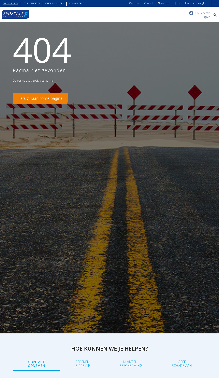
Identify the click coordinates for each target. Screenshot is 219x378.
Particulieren (10, 3)
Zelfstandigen (31, 3)
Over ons (134, 3)
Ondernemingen (54, 3)
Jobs (177, 3)
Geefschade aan (182, 363)
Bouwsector (76, 3)
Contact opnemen (36, 363)
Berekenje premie (82, 363)
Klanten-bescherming (130, 363)
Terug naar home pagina (40, 98)
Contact (148, 3)
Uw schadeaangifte (195, 3)
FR (215, 3)
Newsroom (164, 3)
